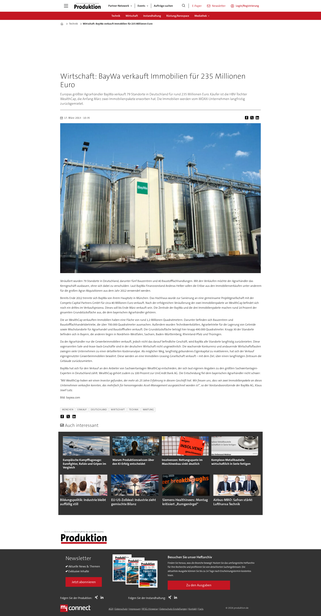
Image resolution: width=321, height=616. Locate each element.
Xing (97, 597)
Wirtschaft (132, 16)
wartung (148, 409)
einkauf (82, 409)
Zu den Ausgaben (198, 585)
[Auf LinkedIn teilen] (257, 117)
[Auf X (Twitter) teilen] (252, 117)
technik (134, 409)
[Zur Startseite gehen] (87, 5)
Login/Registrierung (247, 6)
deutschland (99, 409)
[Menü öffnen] (66, 6)
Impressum (134, 608)
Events (141, 6)
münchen (67, 409)
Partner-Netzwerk (118, 6)
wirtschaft (118, 409)
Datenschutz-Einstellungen (173, 608)
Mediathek (200, 16)
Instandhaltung (152, 16)
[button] (66, 492)
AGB (111, 608)
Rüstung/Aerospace (177, 16)
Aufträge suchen (163, 6)
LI (102, 597)
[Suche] (183, 6)
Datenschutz (121, 608)
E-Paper (197, 6)
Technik (116, 16)
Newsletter (219, 6)
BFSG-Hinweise (150, 608)
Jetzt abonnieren (84, 582)
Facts (200, 608)
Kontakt (193, 608)
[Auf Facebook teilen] (247, 117)
